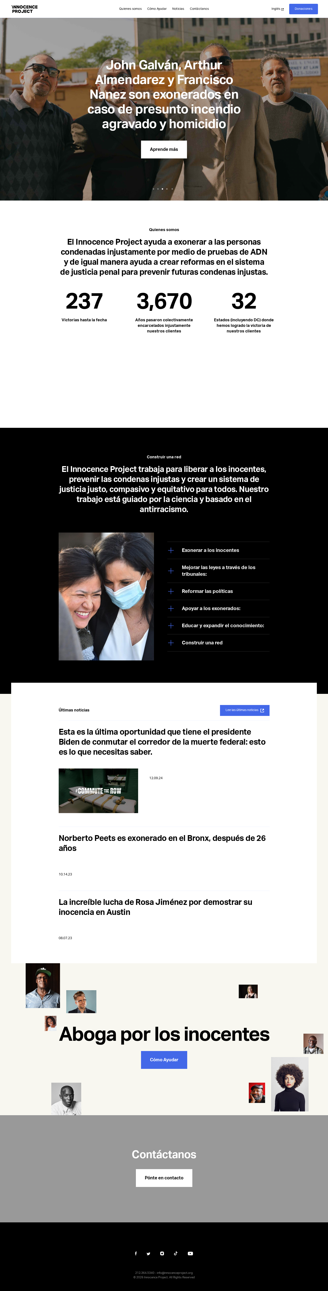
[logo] (24, 9)
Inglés (276, 8)
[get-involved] (164, 1039)
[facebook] (136, 1253)
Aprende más (164, 149)
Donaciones (303, 8)
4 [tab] (167, 189)
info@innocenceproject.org (175, 1273)
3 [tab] (163, 189)
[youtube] (190, 1253)
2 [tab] (158, 189)
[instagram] (162, 1253)
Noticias (178, 8)
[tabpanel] (164, 100)
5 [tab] (173, 189)
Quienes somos (130, 8)
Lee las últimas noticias (242, 710)
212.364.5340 (144, 1273)
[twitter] (148, 1254)
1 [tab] (154, 189)
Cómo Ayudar (157, 8)
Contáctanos (199, 8)
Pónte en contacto (164, 1178)
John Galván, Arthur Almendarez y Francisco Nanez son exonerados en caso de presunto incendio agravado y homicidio (164, 95)
